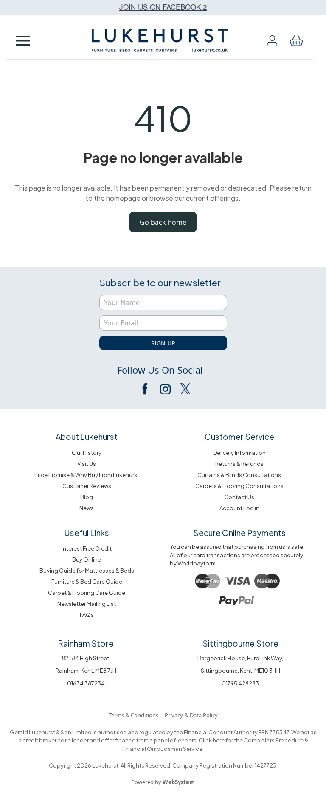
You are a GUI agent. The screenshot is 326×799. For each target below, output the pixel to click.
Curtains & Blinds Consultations (239, 474)
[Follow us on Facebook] (145, 389)
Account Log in (239, 508)
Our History (86, 452)
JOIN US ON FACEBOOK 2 (163, 6)
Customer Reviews (86, 485)
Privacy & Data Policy (191, 715)
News (86, 508)
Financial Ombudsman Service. (163, 748)
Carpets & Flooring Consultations (239, 485)
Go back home (163, 222)
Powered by (163, 782)
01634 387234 (86, 683)
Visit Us (86, 463)
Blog (86, 497)
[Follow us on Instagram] (165, 389)
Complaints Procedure (273, 740)
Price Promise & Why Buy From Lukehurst (86, 474)
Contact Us (239, 497)
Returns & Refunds (239, 463)
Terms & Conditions (133, 715)
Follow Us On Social (160, 369)
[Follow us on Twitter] (185, 389)
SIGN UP (163, 343)
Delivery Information (239, 452)
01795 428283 (240, 683)
